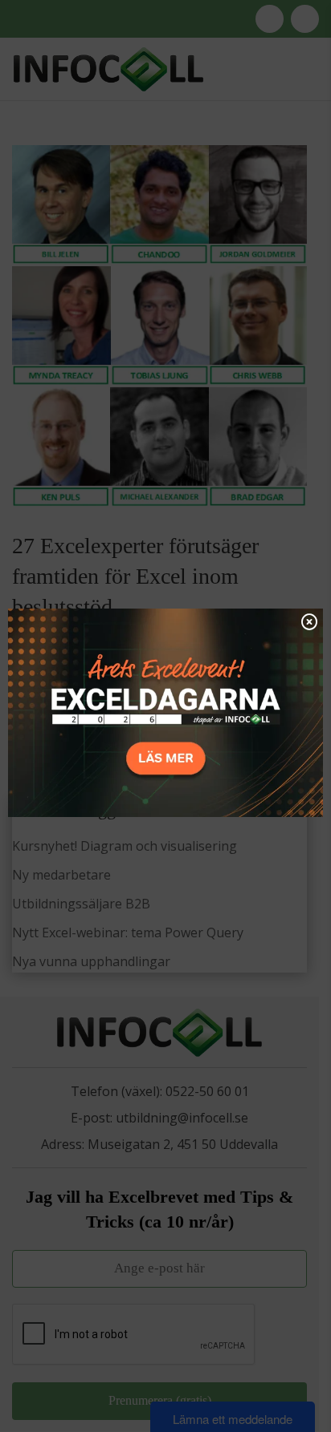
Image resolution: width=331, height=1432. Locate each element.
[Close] (309, 621)
